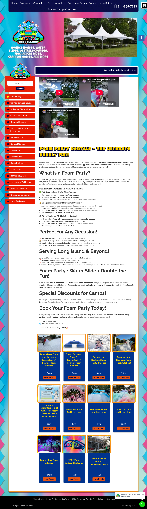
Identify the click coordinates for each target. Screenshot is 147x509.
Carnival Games (17, 144)
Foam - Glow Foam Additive (49, 461)
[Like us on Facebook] (141, 37)
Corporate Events (77, 3)
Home (14, 3)
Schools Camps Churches (62, 9)
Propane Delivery (18, 188)
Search (20, 88)
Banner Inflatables (19, 176)
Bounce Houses (18, 122)
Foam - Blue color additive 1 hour (99, 411)
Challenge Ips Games (20, 195)
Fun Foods (15, 150)
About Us (60, 3)
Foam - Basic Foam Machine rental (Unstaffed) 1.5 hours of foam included (49, 360)
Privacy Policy (38, 499)
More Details (49, 377)
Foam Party (15, 96)
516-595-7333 (127, 6)
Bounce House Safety (100, 3)
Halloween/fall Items (20, 182)
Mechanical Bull (17, 137)
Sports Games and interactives (19, 130)
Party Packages (17, 201)
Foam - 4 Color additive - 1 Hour (124, 411)
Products (25, 3)
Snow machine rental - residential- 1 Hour (99, 461)
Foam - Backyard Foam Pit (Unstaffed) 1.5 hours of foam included (74, 360)
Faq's (50, 3)
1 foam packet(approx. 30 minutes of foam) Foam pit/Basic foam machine (49, 411)
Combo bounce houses (21, 103)
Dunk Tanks (15, 169)
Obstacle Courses (18, 115)
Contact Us (39, 3)
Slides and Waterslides (21, 109)
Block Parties (16, 163)
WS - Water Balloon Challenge (74, 461)
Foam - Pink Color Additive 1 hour (74, 411)
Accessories (16, 157)
